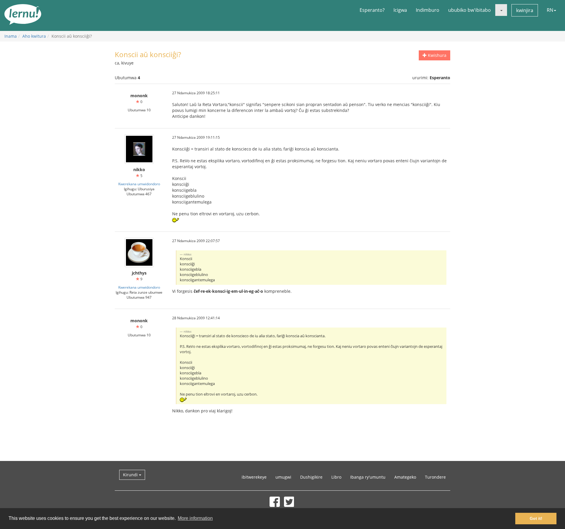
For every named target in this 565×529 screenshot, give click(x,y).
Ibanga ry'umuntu (367, 477)
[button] (501, 10)
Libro (336, 477)
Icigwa (400, 10)
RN (550, 10)
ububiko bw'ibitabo (469, 10)
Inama (10, 36)
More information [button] (195, 518)
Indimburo (427, 10)
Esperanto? (372, 10)
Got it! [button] (536, 518)
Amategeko (405, 477)
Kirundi (131, 474)
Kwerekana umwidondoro (139, 183)
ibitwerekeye (254, 477)
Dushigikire (311, 477)
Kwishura (436, 55)
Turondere (435, 477)
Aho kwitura (34, 36)
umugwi (283, 477)
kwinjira (524, 10)
